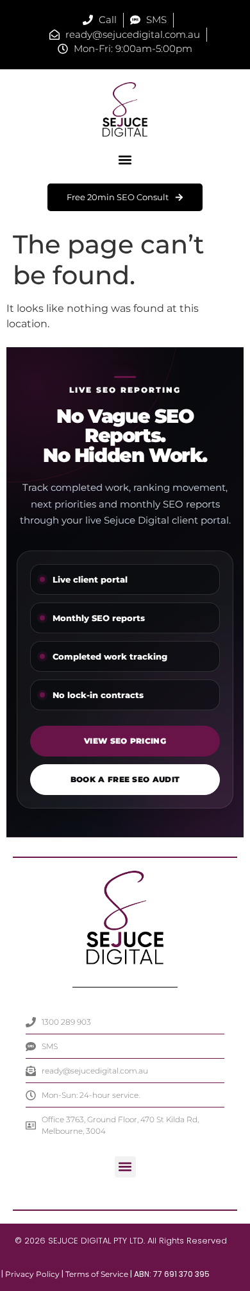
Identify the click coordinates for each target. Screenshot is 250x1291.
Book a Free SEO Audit (125, 779)
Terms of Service (96, 1274)
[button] (124, 160)
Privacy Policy (32, 1274)
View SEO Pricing (125, 741)
